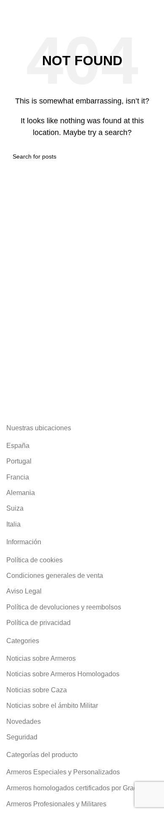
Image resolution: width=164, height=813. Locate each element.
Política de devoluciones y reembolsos (63, 607)
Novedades (23, 721)
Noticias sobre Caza (36, 690)
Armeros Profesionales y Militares (56, 804)
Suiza (15, 508)
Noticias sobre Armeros (41, 658)
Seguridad (21, 737)
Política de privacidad (38, 622)
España (17, 445)
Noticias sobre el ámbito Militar (52, 705)
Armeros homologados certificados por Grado (73, 788)
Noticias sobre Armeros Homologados (62, 674)
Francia (17, 477)
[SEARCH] (148, 156)
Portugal (19, 461)
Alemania (20, 492)
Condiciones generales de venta (54, 575)
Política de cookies (34, 560)
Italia (13, 524)
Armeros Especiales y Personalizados (63, 772)
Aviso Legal (24, 591)
